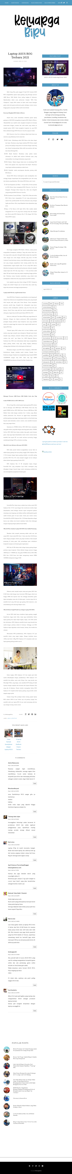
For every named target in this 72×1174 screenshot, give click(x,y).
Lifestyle (14, 718)
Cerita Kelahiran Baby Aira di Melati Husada (23, 1114)
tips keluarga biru (47, 310)
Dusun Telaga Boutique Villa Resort (58, 247)
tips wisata (60, 338)
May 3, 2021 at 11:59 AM (13, 954)
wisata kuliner (46, 317)
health (57, 369)
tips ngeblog (46, 348)
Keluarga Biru (38, 1170)
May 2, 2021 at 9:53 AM (13, 819)
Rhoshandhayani (13, 788)
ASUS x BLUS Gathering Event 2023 (55, 77)
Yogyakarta (46, 379)
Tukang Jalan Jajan (14, 816)
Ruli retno (11, 842)
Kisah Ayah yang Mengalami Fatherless (58, 264)
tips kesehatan (47, 338)
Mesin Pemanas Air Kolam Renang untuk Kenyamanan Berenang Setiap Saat (25, 1049)
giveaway (58, 348)
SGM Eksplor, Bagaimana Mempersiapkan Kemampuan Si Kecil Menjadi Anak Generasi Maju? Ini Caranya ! (24, 1090)
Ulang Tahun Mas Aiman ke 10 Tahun (59, 273)
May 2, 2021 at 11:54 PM (13, 921)
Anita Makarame (13, 763)
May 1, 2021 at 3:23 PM (13, 791)
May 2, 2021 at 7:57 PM (13, 870)
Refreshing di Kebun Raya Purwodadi (57, 214)
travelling (59, 317)
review (53, 324)
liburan (52, 376)
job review (45, 321)
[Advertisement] (17, 1142)
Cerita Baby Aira (47, 358)
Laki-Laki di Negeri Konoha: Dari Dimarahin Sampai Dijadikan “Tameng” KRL (24, 1065)
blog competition (47, 345)
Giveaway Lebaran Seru (20, 1098)
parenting (45, 303)
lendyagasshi (12, 952)
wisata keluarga (47, 307)
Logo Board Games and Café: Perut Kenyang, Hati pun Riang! (59, 222)
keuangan (45, 372)
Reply (35, 783)
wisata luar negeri (47, 365)
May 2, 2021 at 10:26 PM (13, 895)
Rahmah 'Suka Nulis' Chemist (17, 893)
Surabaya (59, 358)
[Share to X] (28, 714)
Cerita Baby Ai (59, 362)
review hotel (46, 327)
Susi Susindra (12, 990)
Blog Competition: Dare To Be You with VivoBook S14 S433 (25, 1122)
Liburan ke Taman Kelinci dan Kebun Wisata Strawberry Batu (59, 239)
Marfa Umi (11, 919)
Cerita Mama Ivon (47, 341)
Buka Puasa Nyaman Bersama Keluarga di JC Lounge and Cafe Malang (24, 1074)
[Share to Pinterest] (32, 714)
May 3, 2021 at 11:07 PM (13, 992)
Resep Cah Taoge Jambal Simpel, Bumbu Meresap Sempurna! (25, 1057)
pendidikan (46, 355)
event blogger (46, 369)
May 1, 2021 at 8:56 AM (13, 765)
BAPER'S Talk (58, 355)
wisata (56, 379)
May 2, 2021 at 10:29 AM (13, 844)
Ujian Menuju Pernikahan (57, 231)
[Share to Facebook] (25, 714)
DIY (44, 376)
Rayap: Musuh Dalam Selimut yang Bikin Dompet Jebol (24, 1106)
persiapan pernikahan (48, 351)
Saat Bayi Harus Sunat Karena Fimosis (58, 197)
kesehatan (57, 321)
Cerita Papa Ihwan (48, 314)
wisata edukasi (47, 331)
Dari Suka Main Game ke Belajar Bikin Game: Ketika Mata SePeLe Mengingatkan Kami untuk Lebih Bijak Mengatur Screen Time (24, 1082)
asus (9, 718)
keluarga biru (46, 362)
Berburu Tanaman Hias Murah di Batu (59, 206)
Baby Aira (56, 372)
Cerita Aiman (46, 334)
